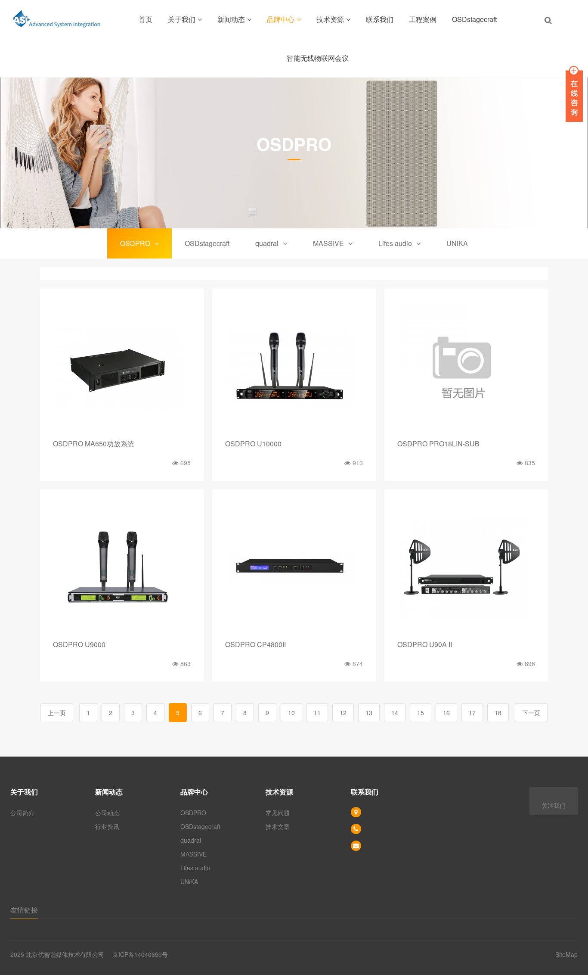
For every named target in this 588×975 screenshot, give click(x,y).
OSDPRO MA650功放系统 (93, 444)
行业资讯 (107, 826)
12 (343, 712)
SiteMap (566, 954)
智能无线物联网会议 (318, 58)
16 (446, 712)
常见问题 (278, 812)
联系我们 (379, 19)
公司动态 (107, 812)
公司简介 (22, 812)
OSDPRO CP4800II (255, 644)
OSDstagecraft (474, 19)
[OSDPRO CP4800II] (294, 567)
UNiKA (457, 243)
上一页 (57, 712)
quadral (267, 243)
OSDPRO (135, 243)
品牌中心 (280, 19)
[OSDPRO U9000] (122, 567)
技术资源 (330, 19)
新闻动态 (231, 19)
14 (394, 712)
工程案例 (422, 19)
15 (420, 712)
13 (368, 712)
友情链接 (24, 910)
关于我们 (181, 19)
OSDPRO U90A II (424, 644)
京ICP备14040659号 (140, 954)
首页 (145, 19)
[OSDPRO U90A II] (466, 567)
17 (472, 712)
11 (317, 712)
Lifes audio (395, 243)
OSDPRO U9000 (79, 644)
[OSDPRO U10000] (294, 366)
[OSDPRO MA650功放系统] (122, 366)
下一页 (531, 712)
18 (498, 712)
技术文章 (278, 826)
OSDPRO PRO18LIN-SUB (438, 444)
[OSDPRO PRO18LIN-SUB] (466, 366)
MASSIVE (328, 243)
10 (291, 712)
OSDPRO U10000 (253, 444)
